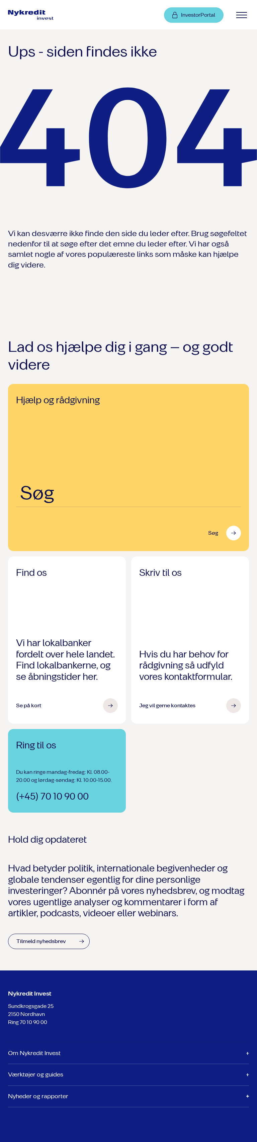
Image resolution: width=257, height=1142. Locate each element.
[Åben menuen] (241, 15)
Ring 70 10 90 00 (27, 1022)
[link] (36, 14)
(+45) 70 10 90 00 (52, 796)
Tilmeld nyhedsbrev (41, 941)
